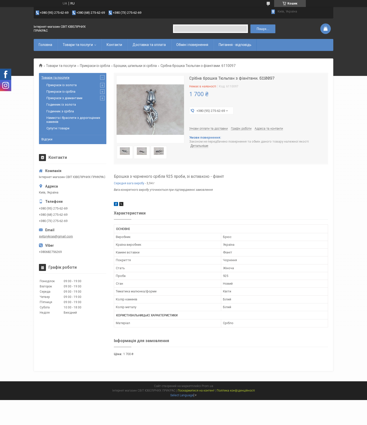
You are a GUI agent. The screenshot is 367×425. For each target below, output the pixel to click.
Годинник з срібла (60, 111)
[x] (121, 205)
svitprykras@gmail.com (56, 236)
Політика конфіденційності (236, 390)
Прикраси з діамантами (64, 98)
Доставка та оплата (149, 45)
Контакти (114, 45)
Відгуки (46, 139)
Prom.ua (207, 386)
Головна (45, 45)
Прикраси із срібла (95, 66)
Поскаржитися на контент (196, 390)
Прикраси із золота (61, 85)
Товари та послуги (78, 45)
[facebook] (116, 205)
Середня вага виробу (129, 183)
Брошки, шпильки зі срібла (135, 66)
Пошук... (263, 29)
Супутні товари (57, 128)
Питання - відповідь (235, 45)
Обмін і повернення (192, 45)
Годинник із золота (61, 104)
